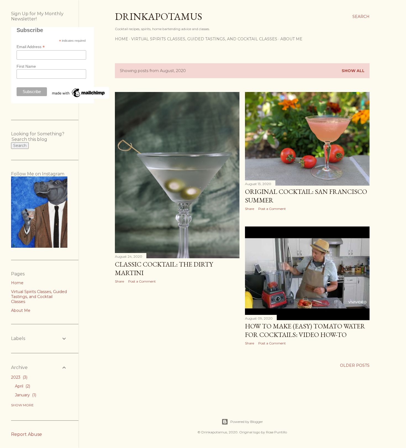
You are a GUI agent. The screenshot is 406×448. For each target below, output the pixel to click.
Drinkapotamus (158, 16)
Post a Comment (142, 281)
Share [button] (119, 281)
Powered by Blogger (246, 422)
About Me (291, 38)
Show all (353, 70)
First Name (26, 66)
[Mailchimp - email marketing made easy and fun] (78, 97)
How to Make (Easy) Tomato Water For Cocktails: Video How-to (305, 330)
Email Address (31, 46)
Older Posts (355, 365)
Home (121, 38)
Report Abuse (26, 434)
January (25, 394)
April (22, 386)
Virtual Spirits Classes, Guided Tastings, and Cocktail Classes (204, 38)
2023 (18, 377)
